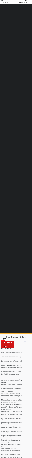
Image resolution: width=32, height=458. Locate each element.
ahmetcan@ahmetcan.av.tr (5, 0)
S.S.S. (28, 2)
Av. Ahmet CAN (21, 2)
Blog (26, 2)
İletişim (24, 2)
